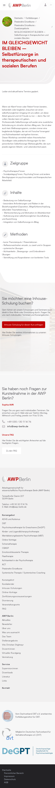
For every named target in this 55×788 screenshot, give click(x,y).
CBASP (5, 548)
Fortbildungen (32, 18)
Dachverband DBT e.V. (30, 713)
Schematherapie (9, 544)
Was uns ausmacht (11, 632)
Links (4, 680)
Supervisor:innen (10, 668)
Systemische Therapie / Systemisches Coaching (23, 572)
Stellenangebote (10, 640)
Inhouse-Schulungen (12, 588)
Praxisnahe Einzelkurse (24, 21)
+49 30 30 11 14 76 (19, 504)
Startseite (18, 18)
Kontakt (6, 688)
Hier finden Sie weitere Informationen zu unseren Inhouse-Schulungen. (24, 333)
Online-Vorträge (9, 539)
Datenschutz (10, 779)
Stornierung (7, 600)
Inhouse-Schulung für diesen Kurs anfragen (23, 324)
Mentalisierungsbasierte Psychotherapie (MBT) (22, 535)
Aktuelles (6, 620)
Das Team (6, 636)
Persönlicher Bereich (14, 773)
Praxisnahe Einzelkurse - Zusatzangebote (25, 27)
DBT (4, 523)
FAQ (4, 608)
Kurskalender (8, 584)
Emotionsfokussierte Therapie (15, 552)
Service (6, 664)
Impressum (9, 776)
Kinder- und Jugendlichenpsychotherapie (20, 531)
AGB (6, 782)
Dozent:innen (8, 649)
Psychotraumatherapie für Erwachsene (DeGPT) (23, 527)
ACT (4, 564)
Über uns (6, 628)
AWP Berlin (7, 616)
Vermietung (7, 657)
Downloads (7, 672)
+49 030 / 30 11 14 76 (19, 421)
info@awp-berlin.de (17, 426)
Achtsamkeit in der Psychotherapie (17, 560)
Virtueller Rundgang (11, 653)
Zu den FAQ (11, 450)
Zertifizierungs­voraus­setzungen (17, 596)
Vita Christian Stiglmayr (13, 644)
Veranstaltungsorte (11, 604)
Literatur (6, 676)
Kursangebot (8, 515)
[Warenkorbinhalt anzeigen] (51, 5)
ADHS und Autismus (11, 519)
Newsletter (7, 624)
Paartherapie (7, 556)
